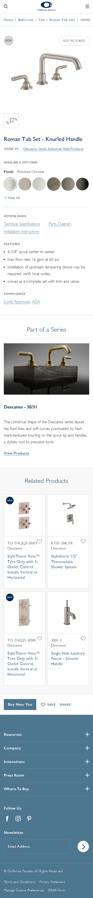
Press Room (14, 775)
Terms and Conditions (20, 882)
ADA (36, 301)
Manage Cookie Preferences (24, 890)
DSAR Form (57, 890)
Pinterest (29, 818)
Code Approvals (17, 301)
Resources (13, 734)
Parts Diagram (60, 224)
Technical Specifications (22, 224)
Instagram (18, 818)
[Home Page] (46, 6)
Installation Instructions (21, 231)
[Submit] (83, 846)
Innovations (14, 761)
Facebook (7, 818)
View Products (16, 453)
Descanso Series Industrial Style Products (53, 149)
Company (12, 748)
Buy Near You (20, 704)
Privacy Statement (52, 882)
